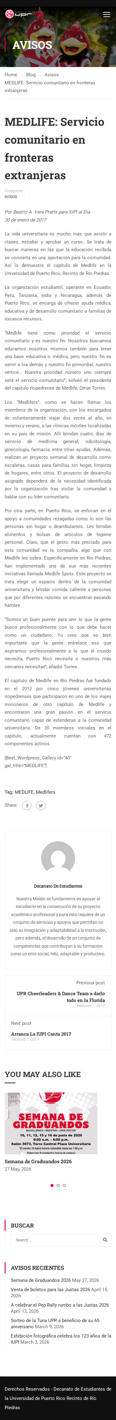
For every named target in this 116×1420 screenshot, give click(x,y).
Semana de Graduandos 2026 (38, 1161)
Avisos (11, 197)
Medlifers (45, 792)
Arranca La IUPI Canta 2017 (41, 1034)
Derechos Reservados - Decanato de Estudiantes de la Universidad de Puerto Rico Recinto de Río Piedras (58, 1398)
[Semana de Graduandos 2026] (51, 1123)
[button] (52, 1185)
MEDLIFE (24, 792)
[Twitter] (40, 805)
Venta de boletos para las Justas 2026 (50, 1289)
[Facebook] (27, 805)
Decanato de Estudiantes (58, 886)
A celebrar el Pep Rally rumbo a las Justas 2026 (60, 1305)
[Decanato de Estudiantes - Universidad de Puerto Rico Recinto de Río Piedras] (25, 14)
